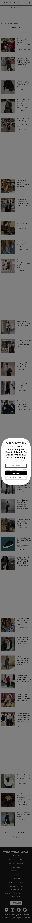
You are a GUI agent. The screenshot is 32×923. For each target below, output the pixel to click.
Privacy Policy (14, 470)
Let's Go (16, 473)
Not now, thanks (16, 477)
